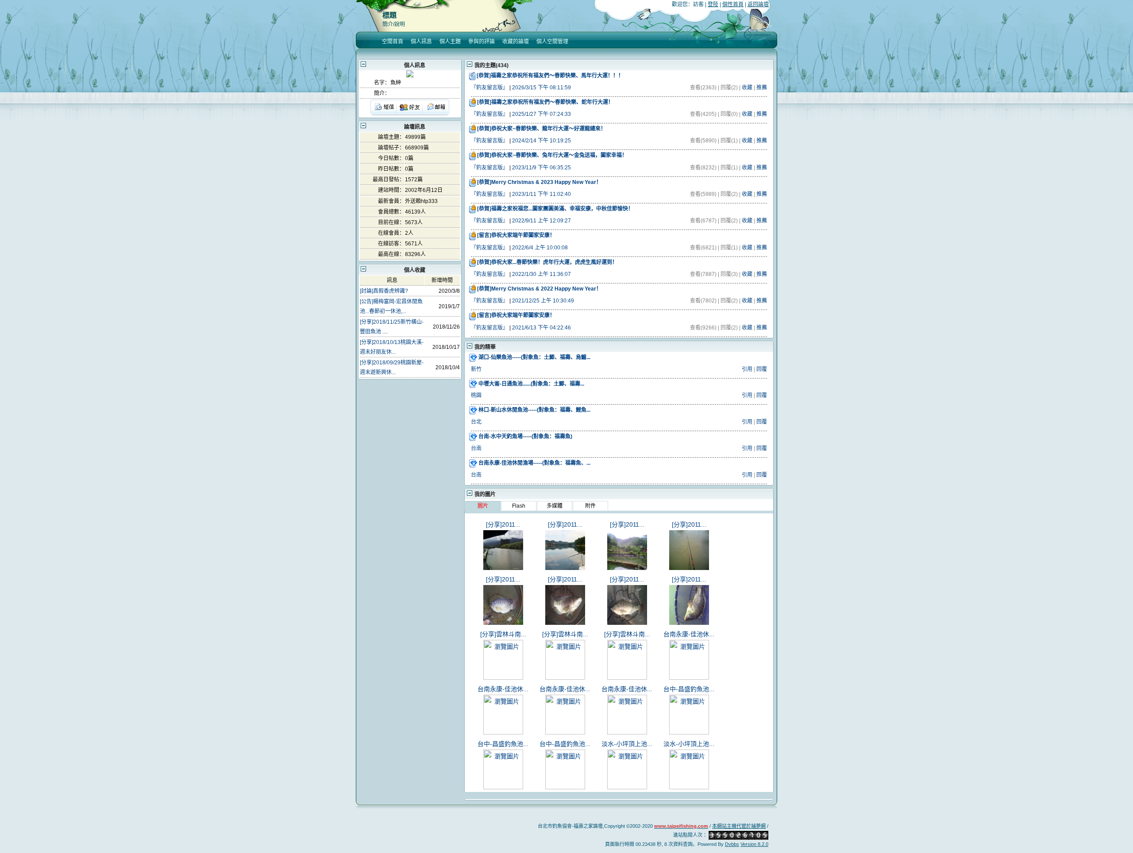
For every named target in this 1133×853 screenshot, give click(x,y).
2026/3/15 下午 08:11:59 (541, 87)
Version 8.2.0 (754, 844)
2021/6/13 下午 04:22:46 (541, 328)
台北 (476, 422)
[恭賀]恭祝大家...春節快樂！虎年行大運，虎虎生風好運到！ (547, 262)
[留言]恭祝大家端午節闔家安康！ (516, 235)
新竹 (476, 369)
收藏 (747, 87)
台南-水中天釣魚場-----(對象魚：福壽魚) (525, 436)
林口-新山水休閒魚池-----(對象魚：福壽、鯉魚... (534, 410)
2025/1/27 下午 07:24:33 (541, 114)
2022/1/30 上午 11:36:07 (541, 274)
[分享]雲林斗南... (503, 634)
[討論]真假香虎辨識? (384, 291)
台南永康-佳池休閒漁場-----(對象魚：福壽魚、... (534, 463)
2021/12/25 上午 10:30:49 (543, 301)
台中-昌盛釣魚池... (688, 688)
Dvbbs (732, 844)
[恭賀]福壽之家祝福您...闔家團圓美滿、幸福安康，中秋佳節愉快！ (555, 209)
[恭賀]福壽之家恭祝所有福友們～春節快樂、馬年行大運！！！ (550, 76)
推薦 (761, 87)
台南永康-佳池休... (688, 634)
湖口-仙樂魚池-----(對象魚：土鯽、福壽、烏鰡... (534, 357)
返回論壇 (758, 4)
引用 (747, 369)
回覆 (761, 369)
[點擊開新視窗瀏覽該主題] (473, 357)
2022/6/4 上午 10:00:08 (540, 248)
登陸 (713, 4)
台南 (476, 448)
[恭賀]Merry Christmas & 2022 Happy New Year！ (539, 289)
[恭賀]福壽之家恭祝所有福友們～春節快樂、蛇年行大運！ (545, 102)
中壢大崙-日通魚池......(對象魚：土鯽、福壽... (531, 384)
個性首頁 (733, 4)
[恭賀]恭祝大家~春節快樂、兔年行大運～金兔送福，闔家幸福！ (552, 155)
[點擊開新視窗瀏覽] (473, 76)
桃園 (476, 395)
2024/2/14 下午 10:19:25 (541, 141)
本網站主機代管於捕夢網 (739, 826)
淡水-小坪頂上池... (626, 743)
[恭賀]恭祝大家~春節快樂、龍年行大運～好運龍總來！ (541, 129)
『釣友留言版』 (489, 87)
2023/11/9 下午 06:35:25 (541, 167)
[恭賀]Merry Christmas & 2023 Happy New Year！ (539, 182)
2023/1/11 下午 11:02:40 (541, 194)
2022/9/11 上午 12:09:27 (541, 221)
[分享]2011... (503, 524)
